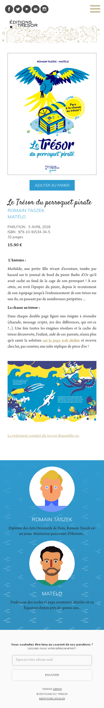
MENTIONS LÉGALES (52, 698)
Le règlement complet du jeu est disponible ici (43, 436)
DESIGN (52, 689)
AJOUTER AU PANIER (52, 185)
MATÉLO (17, 217)
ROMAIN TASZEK (26, 210)
